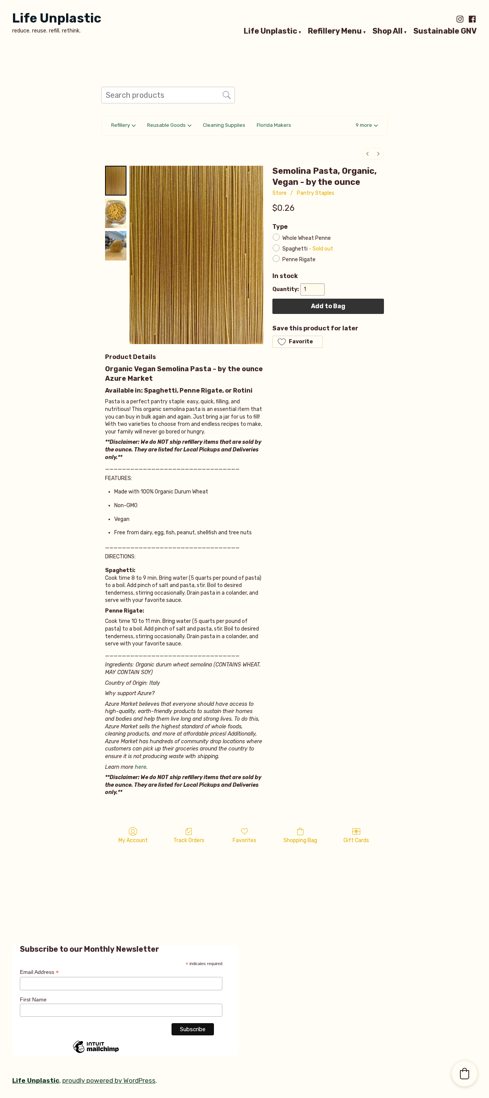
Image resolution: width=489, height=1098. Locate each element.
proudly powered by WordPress (108, 1080)
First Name (33, 999)
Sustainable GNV (445, 31)
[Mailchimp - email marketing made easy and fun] (96, 1052)
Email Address (39, 972)
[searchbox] (168, 95)
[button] (367, 126)
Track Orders (188, 840)
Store (279, 193)
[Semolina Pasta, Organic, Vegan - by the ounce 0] (115, 180)
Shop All (387, 31)
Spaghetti (307, 248)
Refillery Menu (335, 31)
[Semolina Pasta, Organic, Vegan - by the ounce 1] (115, 213)
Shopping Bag (300, 840)
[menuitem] (367, 153)
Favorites (244, 840)
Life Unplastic (56, 18)
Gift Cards (356, 840)
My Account (133, 840)
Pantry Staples (315, 193)
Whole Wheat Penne (306, 237)
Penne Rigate (299, 259)
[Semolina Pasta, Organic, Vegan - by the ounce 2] (115, 245)
